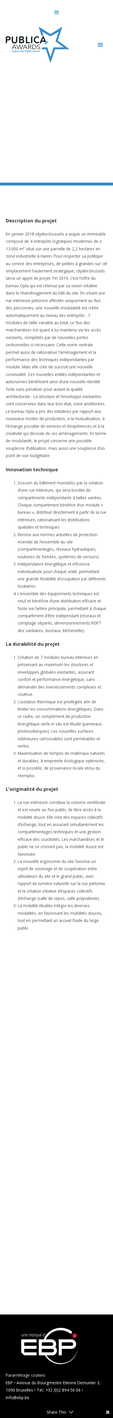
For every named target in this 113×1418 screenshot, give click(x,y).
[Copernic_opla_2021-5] (56, 1272)
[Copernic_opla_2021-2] (56, 1036)
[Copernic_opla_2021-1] (56, 978)
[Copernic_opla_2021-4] (56, 1094)
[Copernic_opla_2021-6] (56, 1153)
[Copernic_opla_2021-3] (56, 1213)
